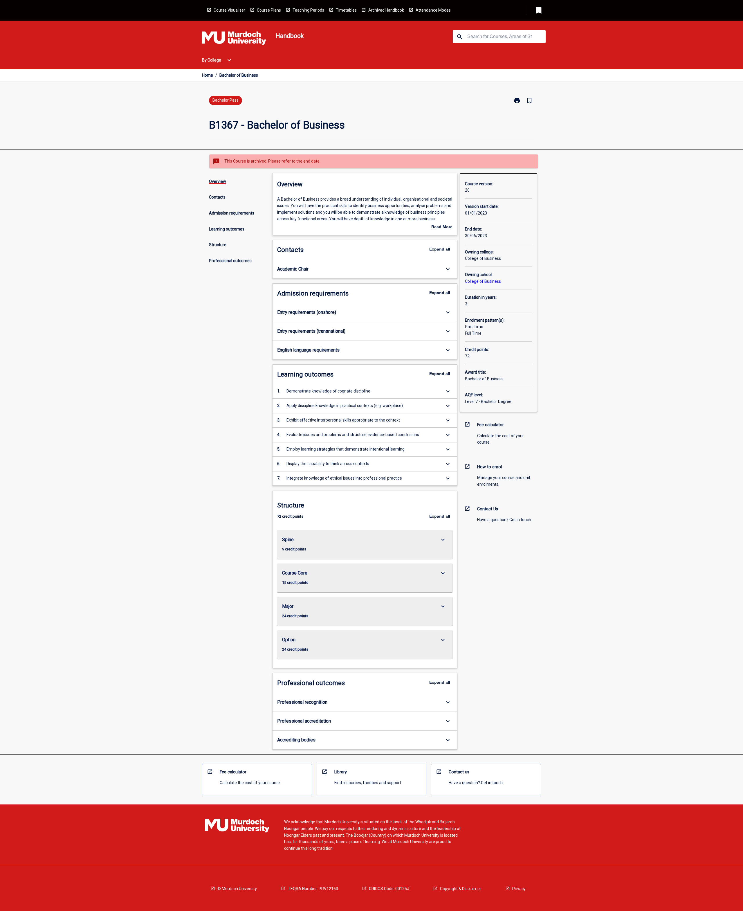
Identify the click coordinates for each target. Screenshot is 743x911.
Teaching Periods (308, 10)
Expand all (439, 249)
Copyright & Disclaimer (460, 888)
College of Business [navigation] (483, 281)
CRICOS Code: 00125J (389, 888)
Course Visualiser (229, 10)
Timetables (346, 10)
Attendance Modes (433, 10)
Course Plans (269, 10)
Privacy (519, 888)
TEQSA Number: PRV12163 (313, 888)
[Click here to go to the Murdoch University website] (234, 39)
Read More (441, 227)
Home (207, 75)
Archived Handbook (386, 10)
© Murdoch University (237, 888)
